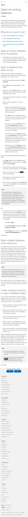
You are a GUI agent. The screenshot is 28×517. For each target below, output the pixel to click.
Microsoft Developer (5, 466)
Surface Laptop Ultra (5, 382)
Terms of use (17, 512)
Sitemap (3, 512)
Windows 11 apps (4, 393)
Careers (3, 486)
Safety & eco (4, 514)
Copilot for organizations (6, 387)
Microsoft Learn (4, 468)
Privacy (13, 512)
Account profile (4, 399)
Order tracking (4, 408)
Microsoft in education (5, 421)
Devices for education (5, 423)
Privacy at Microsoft (5, 492)
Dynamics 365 (4, 447)
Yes (10, 371)
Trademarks (22, 512)
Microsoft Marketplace (5, 475)
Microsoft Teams (4, 453)
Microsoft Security (5, 445)
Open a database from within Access (11, 38)
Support (3, 4)
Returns (3, 406)
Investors (3, 494)
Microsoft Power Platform (6, 451)
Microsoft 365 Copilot (5, 456)
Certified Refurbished (5, 410)
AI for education (4, 436)
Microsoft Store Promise (6, 412)
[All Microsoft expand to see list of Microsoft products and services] (1, 1)
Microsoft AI (4, 442)
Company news (4, 490)
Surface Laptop (4, 380)
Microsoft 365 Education (6, 427)
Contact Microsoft (8, 512)
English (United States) (7, 505)
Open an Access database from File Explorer (13, 35)
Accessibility (4, 499)
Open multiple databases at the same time (13, 41)
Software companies (5, 477)
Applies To (4, 16)
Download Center (4, 402)
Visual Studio (4, 479)
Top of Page (3, 235)
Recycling (8, 514)
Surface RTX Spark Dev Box (6, 384)
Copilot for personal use (6, 389)
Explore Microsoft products (6, 391)
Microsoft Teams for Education (7, 425)
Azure (3, 464)
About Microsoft (4, 488)
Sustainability (4, 501)
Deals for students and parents (7, 434)
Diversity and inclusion (5, 496)
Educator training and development (7, 432)
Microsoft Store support (5, 404)
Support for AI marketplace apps (7, 471)
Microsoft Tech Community (6, 473)
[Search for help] (5, 2)
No (17, 371)
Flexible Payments (5, 415)
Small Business (4, 458)
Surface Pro (3, 378)
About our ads (13, 514)
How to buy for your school (6, 430)
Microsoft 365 (4, 449)
